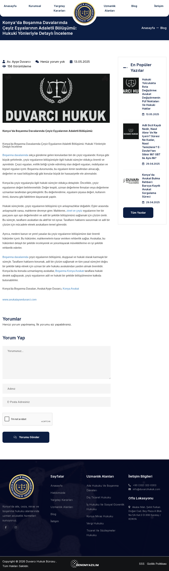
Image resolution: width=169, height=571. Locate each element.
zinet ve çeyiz (74, 210)
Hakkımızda (58, 492)
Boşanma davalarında (15, 155)
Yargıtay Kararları (59, 8)
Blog (134, 6)
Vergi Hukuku (95, 523)
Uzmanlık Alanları (110, 8)
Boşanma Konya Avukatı (69, 271)
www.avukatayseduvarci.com (19, 299)
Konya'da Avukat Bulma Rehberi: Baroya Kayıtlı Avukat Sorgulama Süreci (151, 185)
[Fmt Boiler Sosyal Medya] (5, 527)
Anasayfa (148, 28)
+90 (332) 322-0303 (144, 485)
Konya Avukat (71, 288)
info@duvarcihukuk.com (146, 489)
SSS (141, 563)
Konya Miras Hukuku (99, 516)
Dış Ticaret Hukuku (98, 497)
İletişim (55, 521)
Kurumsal (35, 6)
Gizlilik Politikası (157, 563)
